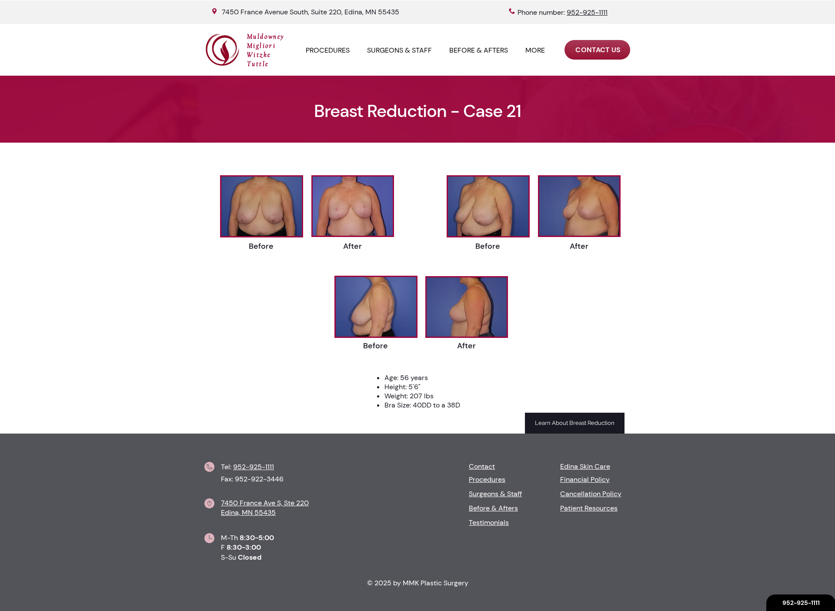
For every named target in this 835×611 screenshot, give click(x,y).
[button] (535, 50)
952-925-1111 (253, 466)
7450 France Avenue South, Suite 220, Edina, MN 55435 (310, 12)
